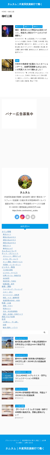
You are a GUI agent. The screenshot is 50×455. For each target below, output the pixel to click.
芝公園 (43, 47)
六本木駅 (41, 41)
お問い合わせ (29, 443)
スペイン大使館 (20, 41)
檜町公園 (34, 78)
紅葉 (22, 81)
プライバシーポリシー (12, 440)
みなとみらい (39, 73)
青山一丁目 (34, 81)
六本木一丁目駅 (32, 41)
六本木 (27, 75)
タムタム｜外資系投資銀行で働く (25, 4)
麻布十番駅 (24, 50)
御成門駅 (21, 44)
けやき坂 (31, 73)
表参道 (27, 81)
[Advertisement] (25, 149)
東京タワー (28, 44)
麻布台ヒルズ (33, 50)
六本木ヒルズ (35, 75)
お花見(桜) (30, 39)
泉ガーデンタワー (27, 47)
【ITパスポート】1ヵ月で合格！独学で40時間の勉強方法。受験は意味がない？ (31, 412)
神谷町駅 (37, 47)
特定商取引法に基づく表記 (30, 440)
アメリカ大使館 (40, 39)
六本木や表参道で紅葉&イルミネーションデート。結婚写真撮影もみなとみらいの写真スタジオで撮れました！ (31, 67)
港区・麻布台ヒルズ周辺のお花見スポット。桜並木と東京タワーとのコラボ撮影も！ (31, 33)
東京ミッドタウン (39, 44)
